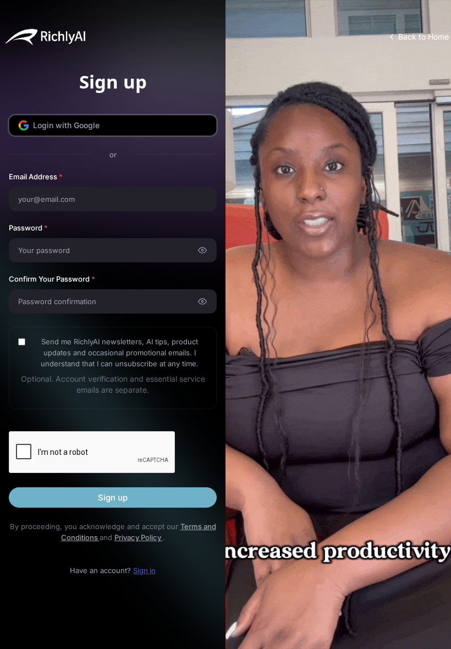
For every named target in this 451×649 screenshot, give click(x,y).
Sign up (113, 497)
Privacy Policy (138, 537)
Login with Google (66, 125)
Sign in (144, 570)
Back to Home (423, 36)
